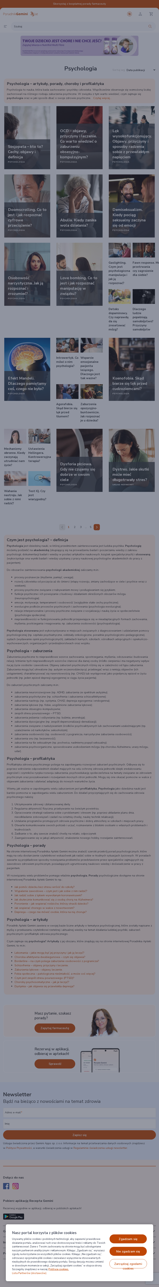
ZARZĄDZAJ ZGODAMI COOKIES (128, 1265)
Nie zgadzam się (128, 1251)
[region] (79, 1252)
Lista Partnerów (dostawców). (29, 1273)
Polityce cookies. (58, 1269)
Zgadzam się (128, 1239)
